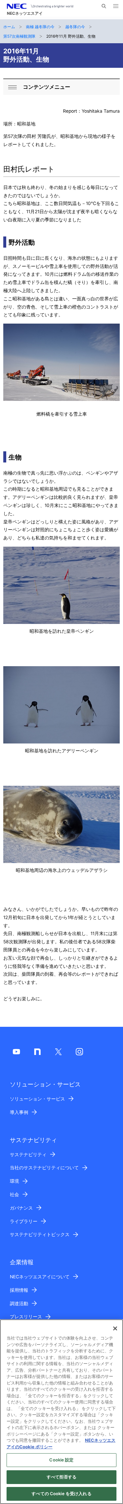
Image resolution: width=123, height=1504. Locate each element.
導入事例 (19, 1112)
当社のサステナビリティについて (44, 1167)
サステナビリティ (28, 1154)
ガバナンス (21, 1208)
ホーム (9, 26)
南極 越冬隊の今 (40, 26)
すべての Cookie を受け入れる (61, 1493)
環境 (14, 1181)
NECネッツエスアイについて (40, 1276)
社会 (14, 1194)
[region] (61, 1411)
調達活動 (19, 1303)
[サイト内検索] (104, 6)
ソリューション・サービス (37, 1098)
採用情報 (19, 1290)
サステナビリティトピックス (40, 1234)
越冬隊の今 (75, 26)
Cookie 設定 (61, 1459)
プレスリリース (26, 1316)
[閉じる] (115, 1328)
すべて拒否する (62, 1476)
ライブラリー (23, 1221)
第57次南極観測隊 (19, 36)
